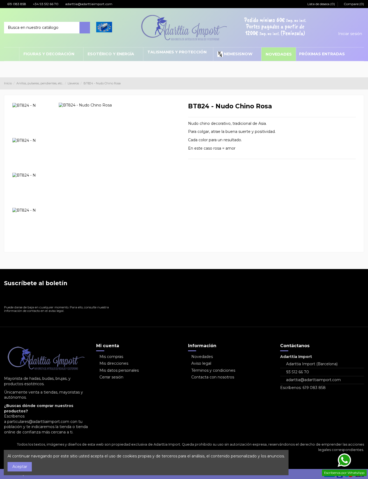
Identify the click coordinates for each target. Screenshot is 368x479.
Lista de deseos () (321, 4)
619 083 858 (16, 4)
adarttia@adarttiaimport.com (88, 4)
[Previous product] (357, 83)
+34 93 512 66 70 (45, 4)
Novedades (202, 356)
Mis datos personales (119, 370)
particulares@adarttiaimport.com (38, 421)
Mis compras (111, 356)
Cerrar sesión (111, 377)
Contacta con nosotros (212, 377)
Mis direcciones (113, 363)
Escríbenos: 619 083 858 (303, 387)
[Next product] (362, 83)
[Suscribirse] (113, 297)
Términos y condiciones (213, 370)
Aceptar (19, 466)
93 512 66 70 (297, 372)
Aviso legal (201, 363)
